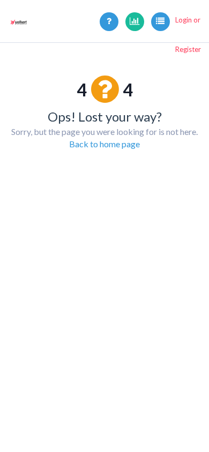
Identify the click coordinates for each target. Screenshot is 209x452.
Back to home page (104, 144)
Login (183, 20)
